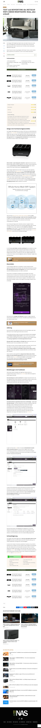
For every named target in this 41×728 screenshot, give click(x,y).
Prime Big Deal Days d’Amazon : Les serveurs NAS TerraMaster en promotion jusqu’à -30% (23, 691)
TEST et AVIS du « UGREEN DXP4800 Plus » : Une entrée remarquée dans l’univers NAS (11, 625)
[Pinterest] (4, 53)
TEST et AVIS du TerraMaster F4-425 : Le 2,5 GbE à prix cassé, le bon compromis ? (23, 685)
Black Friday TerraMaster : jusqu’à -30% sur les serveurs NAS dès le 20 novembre (21, 675)
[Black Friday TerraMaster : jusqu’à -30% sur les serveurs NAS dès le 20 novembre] (5, 675)
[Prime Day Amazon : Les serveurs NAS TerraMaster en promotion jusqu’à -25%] (5, 702)
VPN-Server (29, 411)
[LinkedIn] (4, 51)
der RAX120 (23, 373)
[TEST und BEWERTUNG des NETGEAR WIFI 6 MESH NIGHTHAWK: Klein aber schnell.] (20, 29)
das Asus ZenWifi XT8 (17, 552)
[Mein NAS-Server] (20, 1)
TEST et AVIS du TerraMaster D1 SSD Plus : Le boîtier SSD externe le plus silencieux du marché (22, 696)
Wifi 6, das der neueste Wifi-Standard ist (20, 215)
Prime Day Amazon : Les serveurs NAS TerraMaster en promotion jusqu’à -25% (23, 701)
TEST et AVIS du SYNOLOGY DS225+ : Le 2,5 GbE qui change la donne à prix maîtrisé (11, 641)
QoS (16, 447)
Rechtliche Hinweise (24, 724)
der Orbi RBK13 (14, 132)
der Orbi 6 (16, 356)
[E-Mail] (4, 56)
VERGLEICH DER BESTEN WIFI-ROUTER (26, 260)
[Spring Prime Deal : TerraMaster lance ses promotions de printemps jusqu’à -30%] (5, 654)
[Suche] (37, 1)
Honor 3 (12, 549)
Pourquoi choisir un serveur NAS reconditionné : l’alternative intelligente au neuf (23, 669)
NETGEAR (4, 7)
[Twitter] (4, 48)
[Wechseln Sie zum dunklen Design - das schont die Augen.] (35, 1)
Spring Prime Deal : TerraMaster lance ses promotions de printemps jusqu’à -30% (22, 653)
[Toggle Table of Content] (34, 55)
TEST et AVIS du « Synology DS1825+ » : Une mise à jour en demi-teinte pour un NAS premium (29, 625)
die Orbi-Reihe (18, 171)
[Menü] (4, 1)
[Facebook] (4, 46)
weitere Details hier (26, 175)
